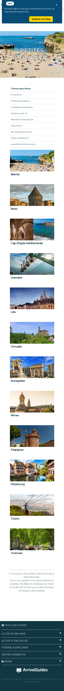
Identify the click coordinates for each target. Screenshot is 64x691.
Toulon (15, 518)
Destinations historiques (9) (22, 119)
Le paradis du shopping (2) (22, 107)
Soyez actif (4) (17, 126)
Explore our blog (41, 19)
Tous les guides (15, 625)
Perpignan (17, 449)
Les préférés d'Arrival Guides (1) (23, 144)
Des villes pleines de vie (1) (21, 132)
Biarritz (15, 174)
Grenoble (16, 277)
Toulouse (16, 553)
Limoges (16, 346)
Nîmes (15, 415)
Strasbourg (18, 484)
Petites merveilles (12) (19, 138)
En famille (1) (16, 95)
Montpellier (18, 380)
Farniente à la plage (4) (20, 101)
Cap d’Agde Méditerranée (27, 243)
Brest (14, 208)
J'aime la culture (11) (19, 113)
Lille (13, 312)
